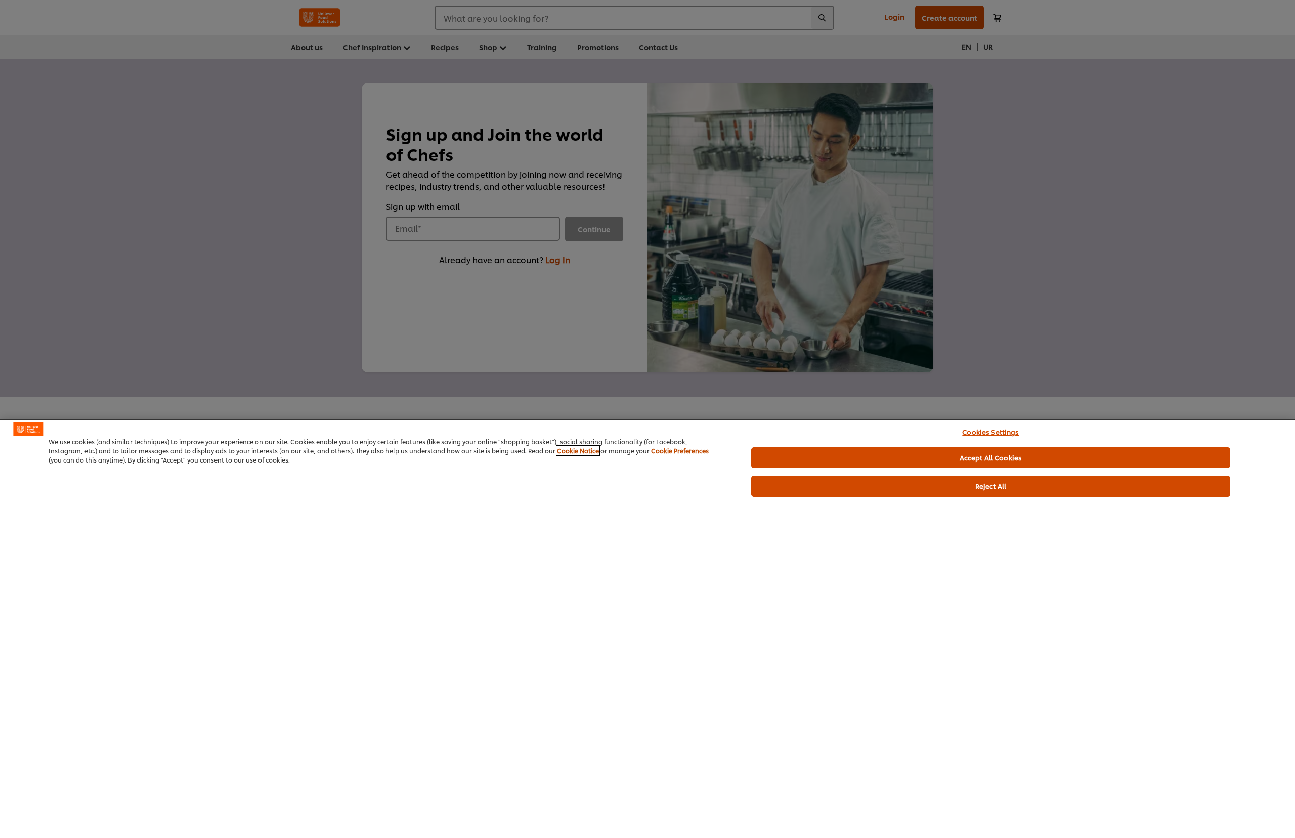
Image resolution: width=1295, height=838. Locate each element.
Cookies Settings (990, 431)
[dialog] (647, 628)
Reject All (990, 485)
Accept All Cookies (991, 457)
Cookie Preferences (680, 450)
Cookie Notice (578, 450)
